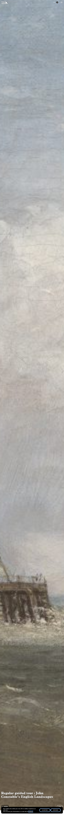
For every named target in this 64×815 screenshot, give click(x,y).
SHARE (59, 806)
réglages (31, 811)
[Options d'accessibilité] (57, 2)
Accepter (45, 810)
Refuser (55, 810)
